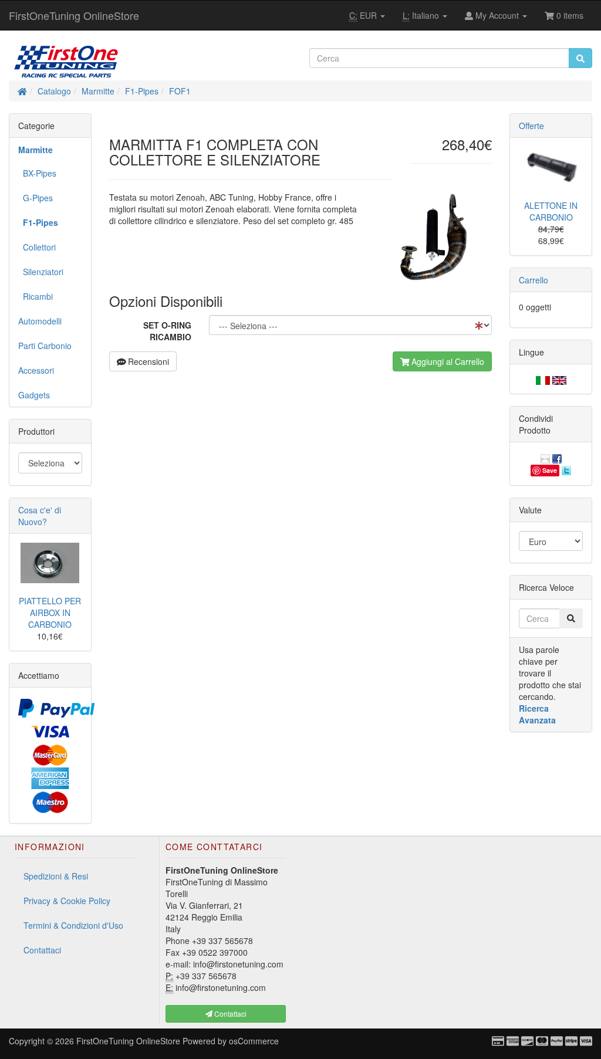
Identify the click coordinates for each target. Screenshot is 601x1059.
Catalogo (54, 91)
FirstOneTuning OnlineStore (74, 15)
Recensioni (147, 361)
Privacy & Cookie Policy (66, 900)
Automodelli (40, 321)
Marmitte (98, 91)
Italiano (422, 15)
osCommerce (254, 1041)
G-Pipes (35, 198)
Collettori (37, 247)
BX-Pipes (37, 173)
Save (549, 470)
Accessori (36, 370)
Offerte (531, 125)
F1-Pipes (141, 91)
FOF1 (180, 91)
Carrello (533, 280)
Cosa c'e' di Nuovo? (39, 515)
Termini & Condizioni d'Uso (73, 925)
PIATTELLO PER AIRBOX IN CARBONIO (50, 612)
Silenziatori (40, 272)
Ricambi (35, 296)
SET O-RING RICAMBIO (167, 331)
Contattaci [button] (229, 1014)
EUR (364, 15)
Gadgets (34, 395)
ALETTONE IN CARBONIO (551, 211)
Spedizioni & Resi (55, 876)
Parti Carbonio (45, 345)
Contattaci (42, 950)
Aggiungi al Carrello (446, 361)
